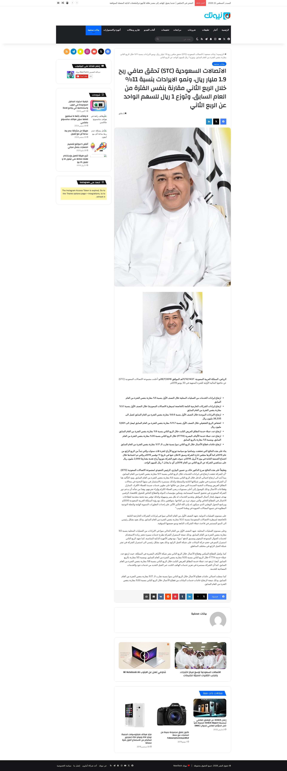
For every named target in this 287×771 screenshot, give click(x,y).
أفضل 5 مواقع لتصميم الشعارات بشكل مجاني (78, 145)
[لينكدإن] (209, 122)
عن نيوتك (103, 765)
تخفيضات (165, 30)
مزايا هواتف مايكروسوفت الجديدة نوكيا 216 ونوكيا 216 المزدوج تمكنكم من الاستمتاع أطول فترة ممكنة (137, 738)
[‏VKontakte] (161, 597)
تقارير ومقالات (133, 30)
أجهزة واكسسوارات (112, 30)
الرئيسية (225, 30)
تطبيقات (205, 30)
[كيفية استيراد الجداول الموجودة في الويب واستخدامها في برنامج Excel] (98, 105)
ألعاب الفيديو (149, 30)
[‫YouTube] (94, 52)
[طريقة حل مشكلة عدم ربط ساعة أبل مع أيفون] (98, 134)
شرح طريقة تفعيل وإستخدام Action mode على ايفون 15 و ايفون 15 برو (75, 159)
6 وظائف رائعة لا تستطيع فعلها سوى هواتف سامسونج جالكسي (74, 119)
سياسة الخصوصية (64, 765)
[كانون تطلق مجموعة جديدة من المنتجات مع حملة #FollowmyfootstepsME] (172, 714)
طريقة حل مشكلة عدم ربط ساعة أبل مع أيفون (76, 132)
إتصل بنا (76, 765)
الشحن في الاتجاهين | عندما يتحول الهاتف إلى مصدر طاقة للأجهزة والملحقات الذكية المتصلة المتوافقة (151, 3)
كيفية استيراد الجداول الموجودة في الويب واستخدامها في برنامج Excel (75, 105)
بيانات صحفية (93, 30)
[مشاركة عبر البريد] (154, 597)
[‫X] (216, 122)
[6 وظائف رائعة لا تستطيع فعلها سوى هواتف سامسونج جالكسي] (98, 120)
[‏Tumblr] (182, 597)
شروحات (192, 30)
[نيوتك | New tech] (217, 16)
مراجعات (177, 30)
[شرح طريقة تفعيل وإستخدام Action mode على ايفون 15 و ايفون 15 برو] (98, 159)
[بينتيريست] (175, 597)
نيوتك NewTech (180, 765)
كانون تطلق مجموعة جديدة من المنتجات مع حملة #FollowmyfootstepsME (175, 735)
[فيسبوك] (223, 122)
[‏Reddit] (168, 597)
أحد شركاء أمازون (89, 765)
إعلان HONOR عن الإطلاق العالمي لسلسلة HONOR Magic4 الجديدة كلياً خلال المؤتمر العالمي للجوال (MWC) (210, 723)
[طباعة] (146, 597)
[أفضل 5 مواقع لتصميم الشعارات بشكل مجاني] (98, 147)
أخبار (215, 30)
